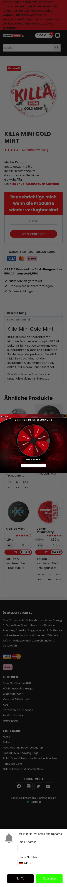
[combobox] (25, 863)
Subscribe (49, 878)
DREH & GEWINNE (33, 459)
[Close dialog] (65, 416)
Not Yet (20, 878)
